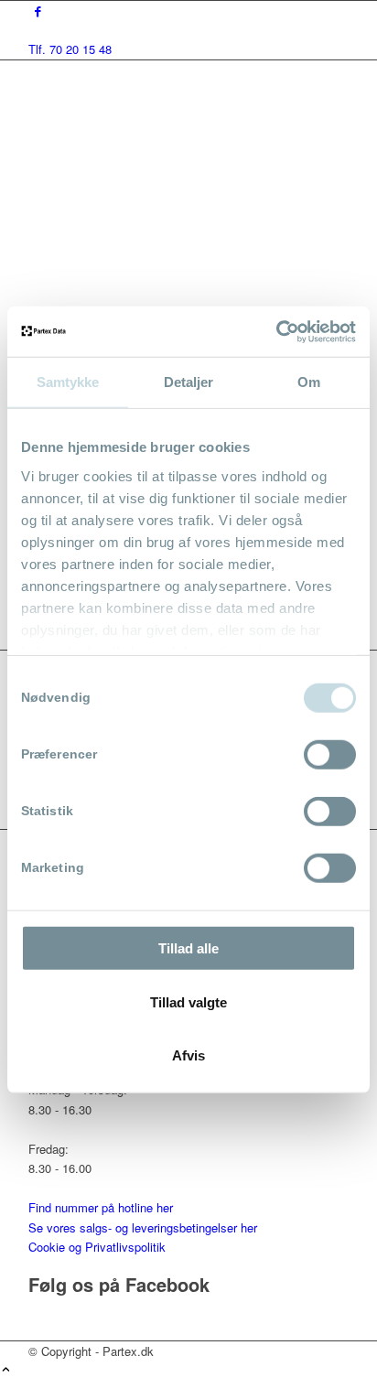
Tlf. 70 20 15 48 (70, 49)
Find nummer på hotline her (100, 1207)
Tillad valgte (188, 1001)
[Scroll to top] (6, 1370)
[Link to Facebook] (38, 10)
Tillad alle (188, 948)
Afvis (188, 1055)
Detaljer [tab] (189, 382)
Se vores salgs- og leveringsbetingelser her (142, 1227)
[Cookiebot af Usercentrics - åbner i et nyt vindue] (276, 331)
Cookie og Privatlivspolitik (97, 1246)
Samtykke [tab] (68, 382)
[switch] (330, 754)
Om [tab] (308, 382)
